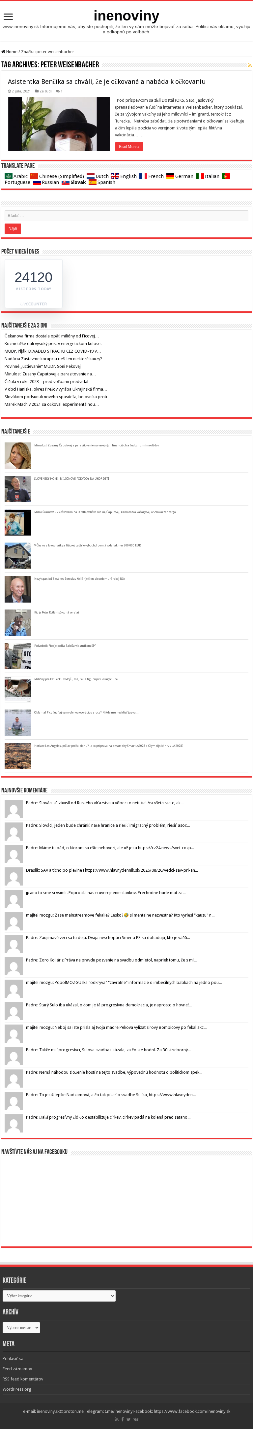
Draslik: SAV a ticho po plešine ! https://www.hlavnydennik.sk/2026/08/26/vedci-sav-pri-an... (112, 870)
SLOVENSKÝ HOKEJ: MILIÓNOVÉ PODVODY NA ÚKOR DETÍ (71, 478)
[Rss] (116, 1419)
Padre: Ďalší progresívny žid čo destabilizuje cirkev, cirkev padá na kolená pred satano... (108, 1117)
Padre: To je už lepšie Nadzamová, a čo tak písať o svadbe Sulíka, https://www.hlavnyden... (111, 1094)
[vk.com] (136, 1419)
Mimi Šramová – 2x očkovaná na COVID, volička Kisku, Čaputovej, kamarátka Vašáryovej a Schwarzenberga (105, 512)
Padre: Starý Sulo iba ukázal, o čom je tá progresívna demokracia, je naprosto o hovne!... (109, 1004)
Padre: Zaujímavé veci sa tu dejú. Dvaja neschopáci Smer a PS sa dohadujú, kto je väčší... (108, 937)
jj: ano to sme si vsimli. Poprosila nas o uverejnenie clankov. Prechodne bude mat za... (105, 892)
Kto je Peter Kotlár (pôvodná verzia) (56, 612)
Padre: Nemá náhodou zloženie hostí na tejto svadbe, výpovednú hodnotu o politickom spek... (114, 1072)
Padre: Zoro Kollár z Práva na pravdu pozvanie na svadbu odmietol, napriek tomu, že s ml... (111, 960)
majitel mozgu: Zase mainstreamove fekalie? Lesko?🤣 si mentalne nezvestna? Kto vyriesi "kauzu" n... (120, 915)
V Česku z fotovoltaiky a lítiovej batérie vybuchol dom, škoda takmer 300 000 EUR (87, 545)
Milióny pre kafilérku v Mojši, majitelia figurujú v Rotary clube (76, 679)
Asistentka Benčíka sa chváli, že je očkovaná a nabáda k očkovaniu (107, 82)
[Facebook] (123, 1419)
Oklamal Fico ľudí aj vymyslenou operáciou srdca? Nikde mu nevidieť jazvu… (86, 712)
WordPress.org (17, 1389)
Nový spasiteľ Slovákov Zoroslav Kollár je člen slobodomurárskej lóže (79, 578)
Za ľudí (46, 91)
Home (11, 51)
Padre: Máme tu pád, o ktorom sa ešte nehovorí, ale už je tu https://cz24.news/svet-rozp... (110, 847)
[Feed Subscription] (250, 65)
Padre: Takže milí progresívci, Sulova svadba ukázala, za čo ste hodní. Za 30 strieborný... (108, 1049)
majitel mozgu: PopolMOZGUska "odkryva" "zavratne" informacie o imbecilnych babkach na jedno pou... (124, 982)
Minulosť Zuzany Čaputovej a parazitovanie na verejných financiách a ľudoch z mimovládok (96, 445)
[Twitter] (128, 1419)
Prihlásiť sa (13, 1358)
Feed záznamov (17, 1368)
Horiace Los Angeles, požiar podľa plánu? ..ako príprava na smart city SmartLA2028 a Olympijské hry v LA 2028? (108, 746)
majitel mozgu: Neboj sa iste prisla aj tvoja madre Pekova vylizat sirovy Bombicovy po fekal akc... (116, 1027)
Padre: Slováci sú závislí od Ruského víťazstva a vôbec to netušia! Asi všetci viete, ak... (104, 802)
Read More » (129, 146)
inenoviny (126, 15)
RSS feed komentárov (23, 1379)
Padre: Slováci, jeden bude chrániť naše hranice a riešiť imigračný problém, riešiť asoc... (108, 825)
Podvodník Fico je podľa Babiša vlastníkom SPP (65, 645)
